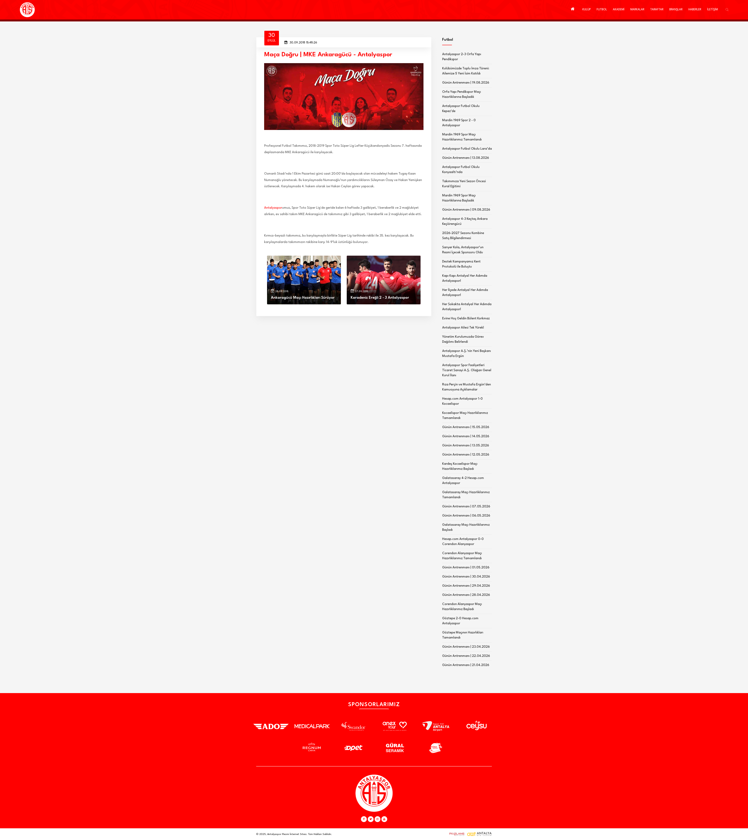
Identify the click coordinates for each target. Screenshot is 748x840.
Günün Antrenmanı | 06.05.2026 (466, 515)
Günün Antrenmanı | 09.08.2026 (466, 209)
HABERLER (694, 9)
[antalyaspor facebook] (364, 819)
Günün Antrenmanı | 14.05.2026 (465, 436)
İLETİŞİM (712, 9)
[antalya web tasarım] (456, 834)
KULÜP (586, 9)
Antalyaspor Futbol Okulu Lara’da (467, 148)
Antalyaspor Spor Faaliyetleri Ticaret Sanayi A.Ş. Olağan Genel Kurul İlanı (466, 370)
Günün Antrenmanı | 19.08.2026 (465, 82)
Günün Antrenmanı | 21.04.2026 (465, 665)
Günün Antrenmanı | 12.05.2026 (465, 454)
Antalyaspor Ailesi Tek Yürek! (463, 327)
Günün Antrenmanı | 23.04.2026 (466, 646)
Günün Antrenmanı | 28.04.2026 (466, 595)
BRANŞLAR (676, 9)
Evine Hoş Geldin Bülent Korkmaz (466, 318)
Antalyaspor (273, 207)
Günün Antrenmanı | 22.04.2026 (466, 656)
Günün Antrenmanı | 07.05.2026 (466, 506)
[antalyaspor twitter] (371, 819)
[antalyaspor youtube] (384, 819)
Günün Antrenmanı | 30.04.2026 (466, 576)
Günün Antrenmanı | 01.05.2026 (465, 567)
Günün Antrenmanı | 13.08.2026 (465, 158)
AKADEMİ (619, 9)
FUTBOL (602, 9)
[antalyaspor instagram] (377, 819)
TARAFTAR (656, 9)
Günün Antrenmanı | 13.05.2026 (465, 445)
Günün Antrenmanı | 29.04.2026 (466, 585)
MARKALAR (637, 9)
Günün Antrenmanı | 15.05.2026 (465, 427)
